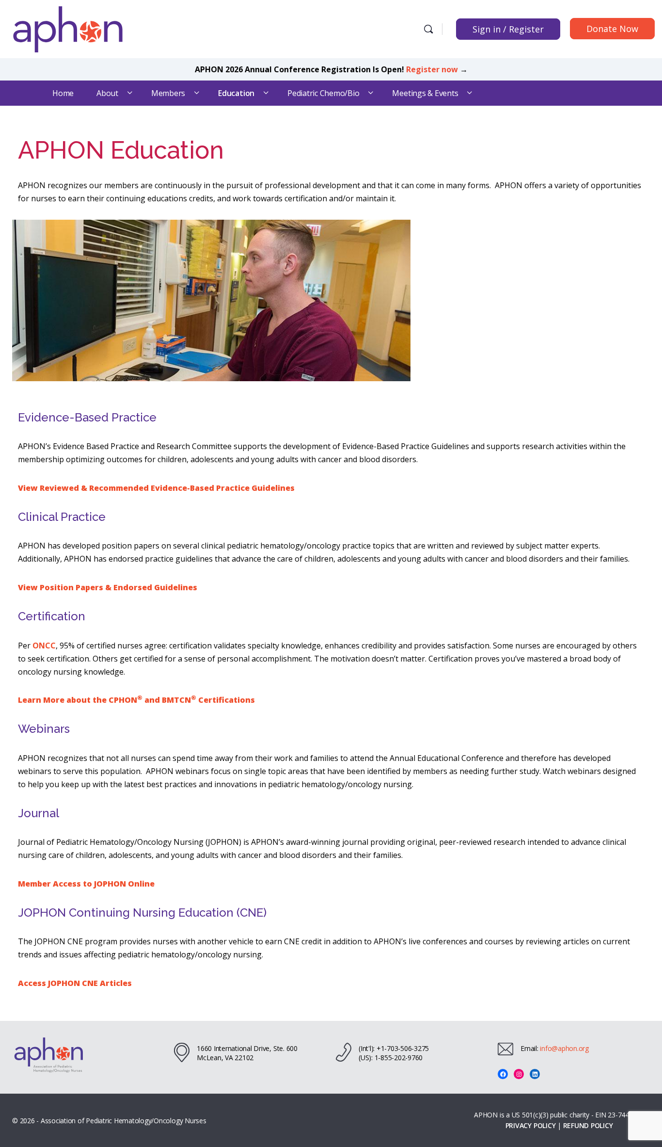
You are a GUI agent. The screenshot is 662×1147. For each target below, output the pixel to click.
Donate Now (612, 28)
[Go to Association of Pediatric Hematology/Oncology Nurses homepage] (67, 28)
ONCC (44, 645)
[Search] (428, 29)
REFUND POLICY (588, 1125)
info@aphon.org (564, 1048)
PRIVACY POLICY (530, 1125)
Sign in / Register (508, 29)
